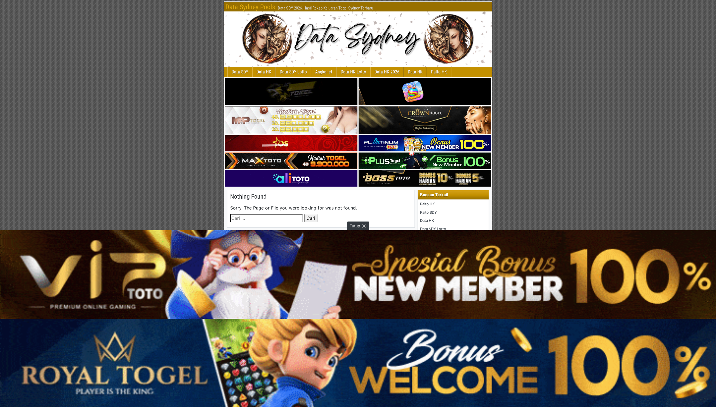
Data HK (263, 72)
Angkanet (323, 72)
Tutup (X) (358, 225)
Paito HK (439, 72)
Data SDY (240, 72)
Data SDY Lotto (293, 72)
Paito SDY (428, 212)
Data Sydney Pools (250, 7)
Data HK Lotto (353, 72)
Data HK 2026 (387, 72)
